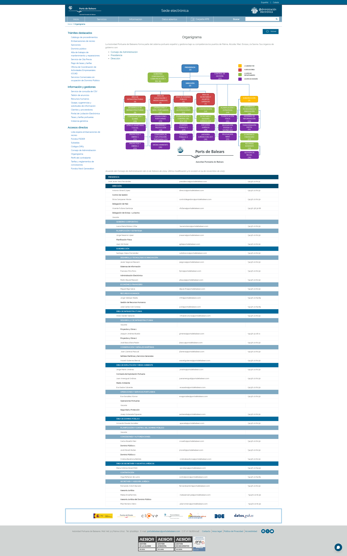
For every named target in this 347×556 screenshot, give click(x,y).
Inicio (76, 19)
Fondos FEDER (78, 139)
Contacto (206, 531)
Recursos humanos (80, 99)
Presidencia (116, 55)
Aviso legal (217, 531)
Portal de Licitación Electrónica (85, 113)
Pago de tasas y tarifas (81, 63)
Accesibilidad (251, 531)
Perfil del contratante (81, 158)
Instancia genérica (79, 121)
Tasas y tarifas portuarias (82, 117)
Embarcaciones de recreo (83, 41)
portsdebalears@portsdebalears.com (163, 531)
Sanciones (76, 45)
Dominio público (78, 48)
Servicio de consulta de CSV (84, 91)
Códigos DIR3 (77, 146)
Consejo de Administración (83, 150)
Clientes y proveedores (82, 110)
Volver (273, 31)
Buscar (236, 19)
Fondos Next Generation (82, 168)
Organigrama (79, 24)
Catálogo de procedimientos (84, 37)
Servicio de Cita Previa (81, 59)
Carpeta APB (202, 19)
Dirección (115, 58)
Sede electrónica (175, 11)
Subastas (75, 143)
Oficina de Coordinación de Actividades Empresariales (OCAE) (83, 70)
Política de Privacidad (234, 531)
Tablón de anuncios (80, 95)
